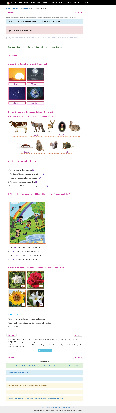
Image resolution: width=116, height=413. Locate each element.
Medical (45, 2)
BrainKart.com (16, 2)
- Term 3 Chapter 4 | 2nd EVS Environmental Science (28, 392)
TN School (68, 2)
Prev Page (12, 12)
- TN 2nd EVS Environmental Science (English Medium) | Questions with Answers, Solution (43, 365)
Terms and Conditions (54, 407)
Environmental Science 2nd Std (21, 8)
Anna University (35, 2)
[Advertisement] (98, 34)
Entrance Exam (77, 2)
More (86, 2)
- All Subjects (19, 372)
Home (8, 8)
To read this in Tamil (44, 350)
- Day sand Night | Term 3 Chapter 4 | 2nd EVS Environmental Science (36, 398)
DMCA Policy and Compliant (67, 407)
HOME (26, 2)
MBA (60, 2)
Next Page (77, 12)
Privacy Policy (45, 407)
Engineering (53, 2)
